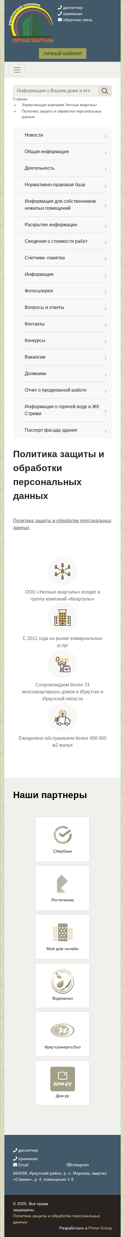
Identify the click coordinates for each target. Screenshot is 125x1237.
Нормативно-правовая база (55, 184)
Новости (34, 135)
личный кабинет (62, 53)
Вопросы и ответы (44, 307)
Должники (35, 373)
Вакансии (35, 357)
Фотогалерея (39, 290)
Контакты (35, 323)
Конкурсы (35, 340)
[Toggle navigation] (17, 70)
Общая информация (47, 151)
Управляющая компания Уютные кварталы (59, 105)
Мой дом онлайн (62, 948)
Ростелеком (62, 900)
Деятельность (39, 168)
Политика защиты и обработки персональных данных (61, 114)
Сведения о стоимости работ (56, 241)
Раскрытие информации (51, 224)
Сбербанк (62, 851)
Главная (20, 99)
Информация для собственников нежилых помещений (60, 205)
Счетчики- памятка (45, 257)
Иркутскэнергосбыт (62, 1047)
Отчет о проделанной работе (56, 390)
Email (22, 1164)
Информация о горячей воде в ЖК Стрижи (62, 410)
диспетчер (72, 7)
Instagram (79, 1164)
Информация (39, 274)
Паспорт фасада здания (51, 430)
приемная (72, 13)
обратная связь (77, 19)
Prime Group (100, 1228)
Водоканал (62, 998)
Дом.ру (62, 1095)
